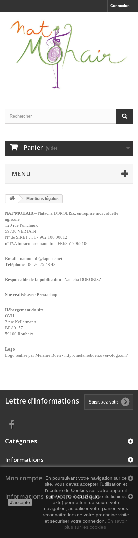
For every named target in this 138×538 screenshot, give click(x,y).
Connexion (120, 6)
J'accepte (20, 502)
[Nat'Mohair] (69, 54)
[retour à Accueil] (12, 199)
